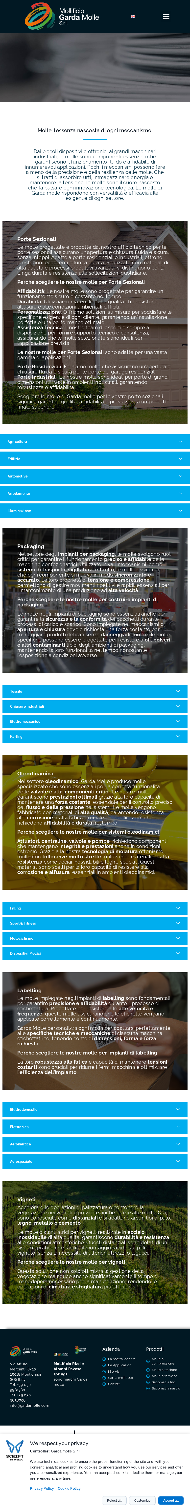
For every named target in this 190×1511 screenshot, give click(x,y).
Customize (142, 1500)
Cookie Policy (69, 1488)
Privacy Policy (42, 1488)
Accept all (171, 1500)
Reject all (114, 1500)
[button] (166, 16)
